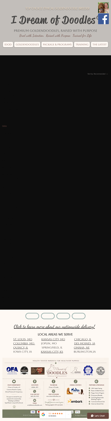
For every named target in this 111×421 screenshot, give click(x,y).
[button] (8, 44)
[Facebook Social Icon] (103, 18)
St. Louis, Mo (22, 339)
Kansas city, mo (53, 339)
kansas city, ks (52, 351)
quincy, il (20, 347)
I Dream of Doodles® (57, 19)
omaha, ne (82, 347)
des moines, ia (84, 343)
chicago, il (82, 339)
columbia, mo (24, 343)
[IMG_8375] (103, 7)
